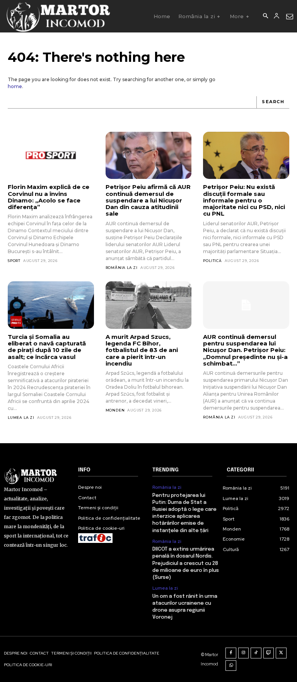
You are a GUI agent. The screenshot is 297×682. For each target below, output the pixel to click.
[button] (265, 16)
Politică (212, 261)
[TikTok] (256, 653)
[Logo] (58, 16)
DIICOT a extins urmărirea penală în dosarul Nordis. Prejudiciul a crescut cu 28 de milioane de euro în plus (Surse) (185, 563)
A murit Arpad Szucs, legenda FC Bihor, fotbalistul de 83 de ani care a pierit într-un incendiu (142, 350)
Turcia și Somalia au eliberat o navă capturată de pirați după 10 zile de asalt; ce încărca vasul (47, 347)
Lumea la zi (21, 417)
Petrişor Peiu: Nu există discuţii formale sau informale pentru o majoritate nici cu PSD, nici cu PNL (244, 200)
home (15, 86)
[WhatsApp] (230, 665)
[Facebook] (230, 653)
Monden (115, 410)
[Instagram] (243, 653)
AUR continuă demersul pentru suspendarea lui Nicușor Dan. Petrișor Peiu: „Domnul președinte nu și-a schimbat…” (245, 350)
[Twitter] (281, 653)
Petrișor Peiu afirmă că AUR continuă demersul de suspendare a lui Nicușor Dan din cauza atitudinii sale (148, 200)
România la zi (122, 267)
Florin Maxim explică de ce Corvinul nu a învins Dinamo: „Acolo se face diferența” (48, 197)
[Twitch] (268, 653)
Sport (14, 261)
